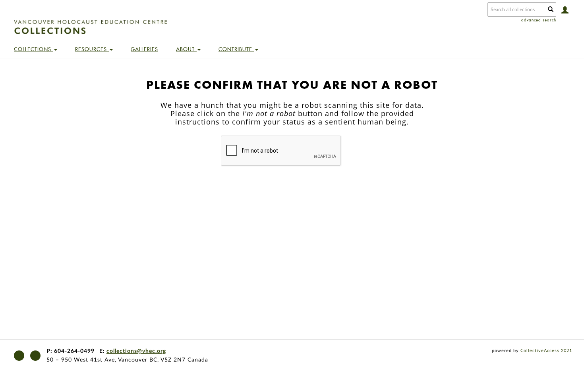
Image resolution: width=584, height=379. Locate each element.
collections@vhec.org (136, 351)
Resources (92, 49)
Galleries (144, 49)
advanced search (538, 20)
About (186, 49)
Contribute (236, 49)
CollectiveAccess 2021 (546, 350)
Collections (33, 49)
